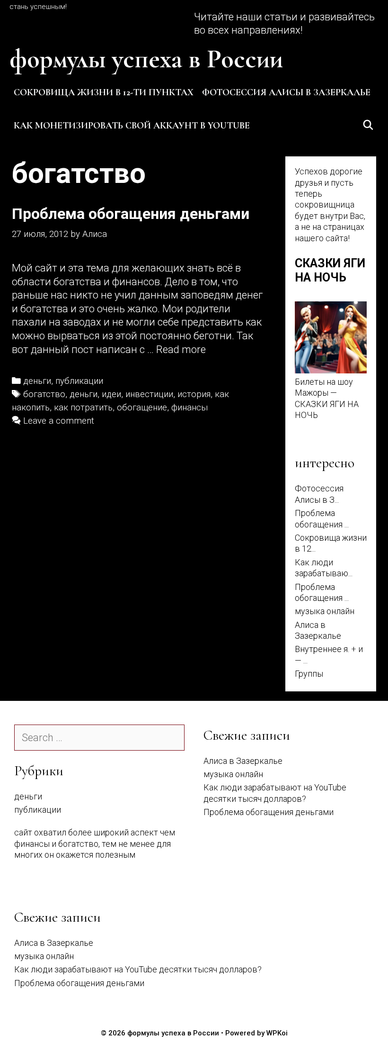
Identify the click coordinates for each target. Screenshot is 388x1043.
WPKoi (277, 1033)
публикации (79, 381)
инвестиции (149, 394)
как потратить (83, 407)
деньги (37, 381)
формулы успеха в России (146, 59)
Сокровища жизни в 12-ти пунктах (104, 92)
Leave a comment (58, 421)
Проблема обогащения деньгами (130, 214)
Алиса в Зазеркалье (242, 761)
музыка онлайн (324, 611)
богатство (44, 394)
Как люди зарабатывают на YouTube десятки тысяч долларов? (138, 969)
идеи (111, 394)
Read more (181, 349)
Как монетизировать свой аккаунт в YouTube (132, 125)
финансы (189, 407)
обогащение (142, 407)
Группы (309, 674)
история (194, 394)
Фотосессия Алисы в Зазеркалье (286, 92)
